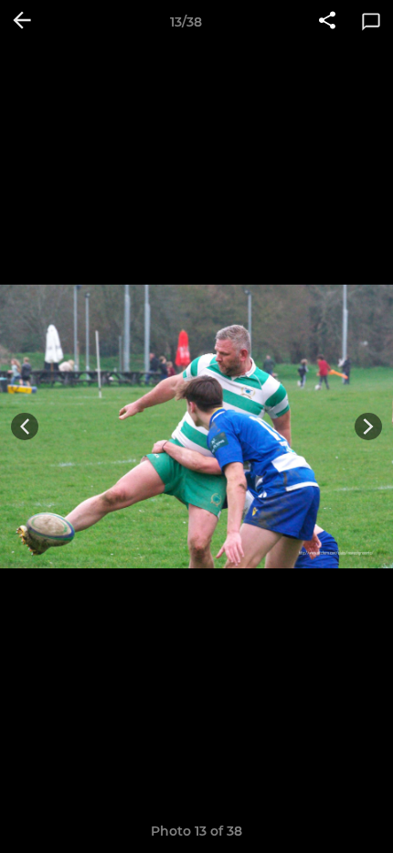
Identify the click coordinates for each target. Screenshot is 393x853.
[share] (327, 22)
